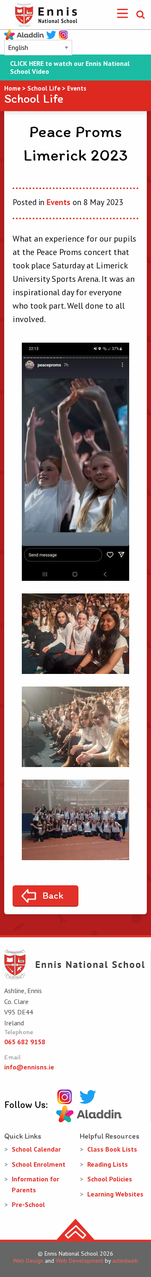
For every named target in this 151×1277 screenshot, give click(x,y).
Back (52, 895)
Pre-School (28, 1204)
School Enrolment (38, 1164)
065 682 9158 (24, 1041)
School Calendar (36, 1149)
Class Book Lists (112, 1149)
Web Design (28, 1260)
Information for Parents (35, 1184)
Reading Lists (107, 1164)
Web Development (79, 1260)
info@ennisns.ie (29, 1067)
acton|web (125, 1260)
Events (58, 202)
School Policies (109, 1179)
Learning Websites (115, 1194)
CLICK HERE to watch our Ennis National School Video (70, 67)
